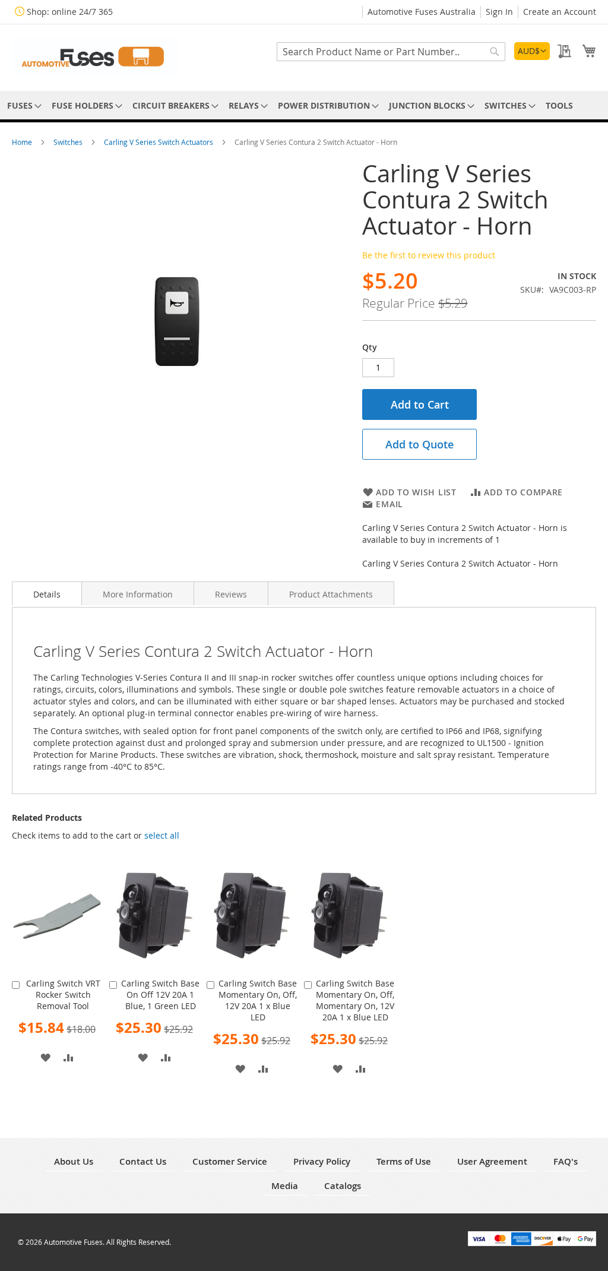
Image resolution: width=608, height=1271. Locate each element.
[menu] (304, 105)
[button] (532, 51)
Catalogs (342, 1186)
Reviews (231, 594)
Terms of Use (403, 1161)
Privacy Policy (321, 1161)
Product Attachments (331, 594)
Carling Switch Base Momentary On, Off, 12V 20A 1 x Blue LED (257, 1000)
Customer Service (229, 1161)
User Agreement (492, 1161)
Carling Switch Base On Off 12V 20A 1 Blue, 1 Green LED (160, 994)
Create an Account (559, 11)
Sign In (499, 11)
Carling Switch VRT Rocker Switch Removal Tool (63, 994)
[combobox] (391, 51)
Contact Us (142, 1161)
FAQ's (565, 1161)
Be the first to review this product (428, 255)
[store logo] (95, 56)
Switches (68, 142)
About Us (73, 1161)
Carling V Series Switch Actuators (159, 142)
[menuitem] (22, 105)
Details (47, 594)
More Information (138, 594)
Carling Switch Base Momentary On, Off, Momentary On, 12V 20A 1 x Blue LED (355, 1000)
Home (23, 142)
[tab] (47, 593)
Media (284, 1186)
